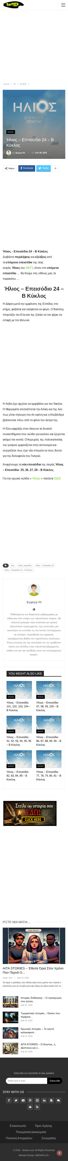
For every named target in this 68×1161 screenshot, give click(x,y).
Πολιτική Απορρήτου (19, 1138)
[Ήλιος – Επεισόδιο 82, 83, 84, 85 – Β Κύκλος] (19, 759)
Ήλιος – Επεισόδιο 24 (45, 566)
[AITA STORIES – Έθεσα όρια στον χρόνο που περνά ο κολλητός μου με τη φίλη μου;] (34, 946)
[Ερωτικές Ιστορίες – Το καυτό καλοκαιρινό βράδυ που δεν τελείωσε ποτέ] (10, 1033)
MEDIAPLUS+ (42, 1155)
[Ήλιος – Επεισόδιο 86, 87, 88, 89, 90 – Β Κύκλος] (49, 725)
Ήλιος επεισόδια (25, 566)
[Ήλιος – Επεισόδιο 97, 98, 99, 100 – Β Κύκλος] (49, 690)
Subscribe (55, 1080)
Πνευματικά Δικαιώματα (31, 1132)
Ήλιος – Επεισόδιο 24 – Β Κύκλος (18, 570)
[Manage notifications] (59, 1153)
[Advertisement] (34, 47)
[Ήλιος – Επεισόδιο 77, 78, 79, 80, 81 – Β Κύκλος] (49, 759)
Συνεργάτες (49, 1138)
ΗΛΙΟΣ (11, 132)
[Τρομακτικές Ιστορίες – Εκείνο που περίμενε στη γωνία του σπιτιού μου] (10, 1017)
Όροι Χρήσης (43, 1125)
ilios (12, 566)
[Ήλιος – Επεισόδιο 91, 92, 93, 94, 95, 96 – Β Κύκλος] (19, 725)
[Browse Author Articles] (34, 589)
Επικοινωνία (18, 1125)
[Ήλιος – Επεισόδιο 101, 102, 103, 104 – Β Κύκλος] (19, 690)
